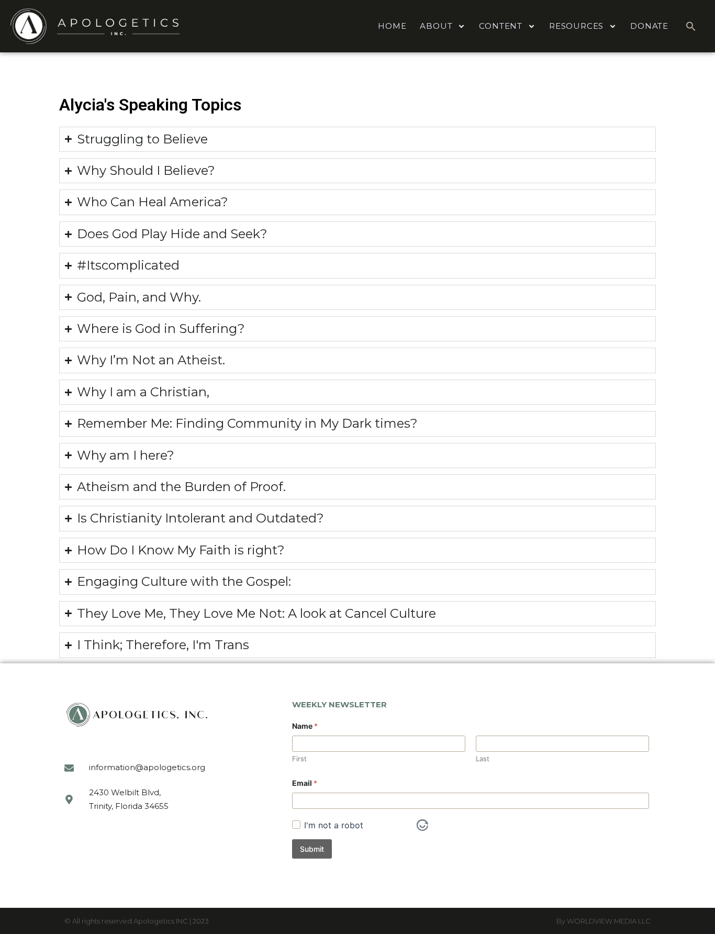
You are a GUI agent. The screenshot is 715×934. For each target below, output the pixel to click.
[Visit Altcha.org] (422, 825)
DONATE (649, 26)
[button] (691, 26)
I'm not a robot (333, 825)
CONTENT (500, 26)
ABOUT (436, 26)
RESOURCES (576, 26)
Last (482, 758)
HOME (392, 26)
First (299, 758)
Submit (312, 848)
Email (304, 783)
